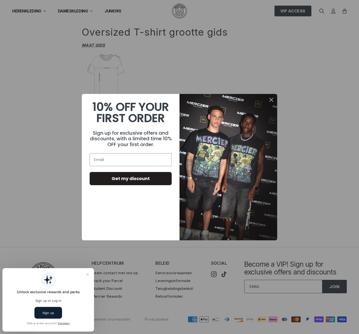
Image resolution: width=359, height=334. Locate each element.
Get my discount (131, 178)
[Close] (271, 100)
